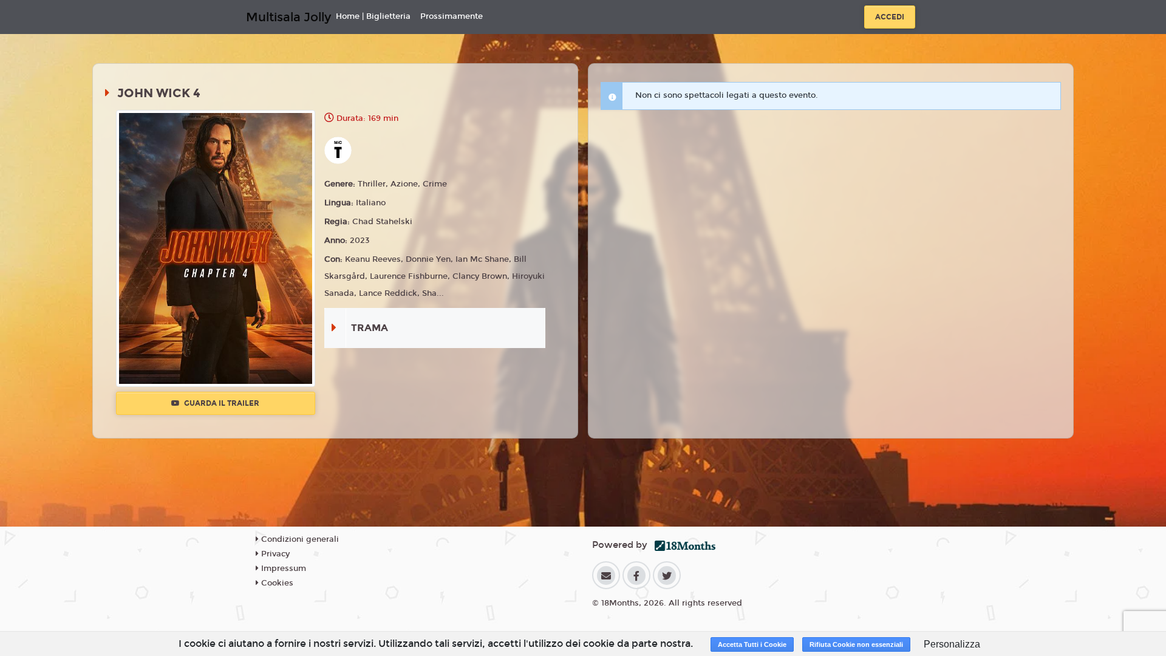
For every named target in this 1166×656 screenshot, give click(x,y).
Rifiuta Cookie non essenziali (856, 644)
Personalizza (952, 644)
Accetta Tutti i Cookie (752, 644)
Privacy (274, 554)
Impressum (282, 568)
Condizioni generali (299, 539)
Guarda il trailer (220, 403)
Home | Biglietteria (373, 16)
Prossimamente (451, 16)
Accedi (889, 17)
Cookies (276, 583)
